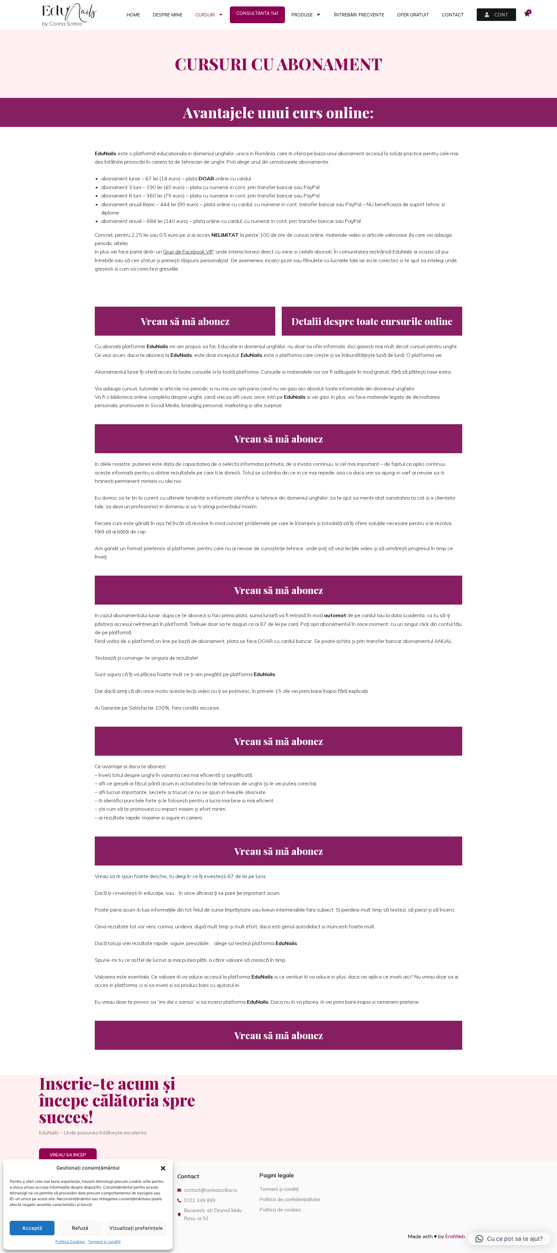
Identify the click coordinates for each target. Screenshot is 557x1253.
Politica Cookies (70, 1241)
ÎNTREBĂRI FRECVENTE (359, 14)
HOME (133, 14)
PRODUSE (302, 14)
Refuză (80, 1228)
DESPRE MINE (167, 14)
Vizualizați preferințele (136, 1228)
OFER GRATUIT (413, 14)
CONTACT (453, 14)
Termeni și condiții (104, 1241)
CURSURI (205, 14)
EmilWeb (455, 1236)
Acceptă (32, 1228)
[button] (163, 1168)
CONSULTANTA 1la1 (257, 13)
